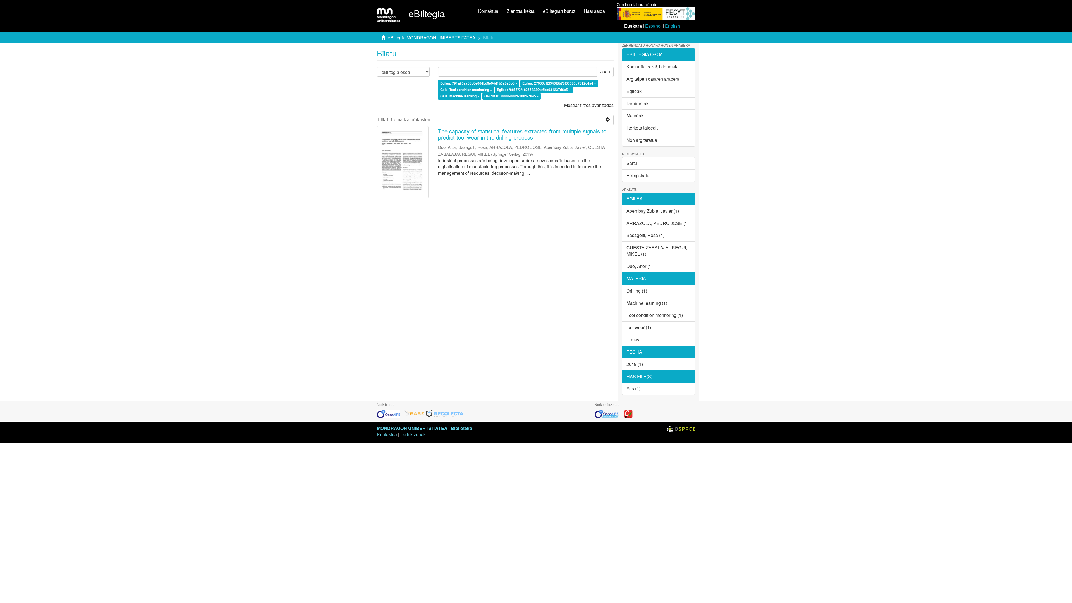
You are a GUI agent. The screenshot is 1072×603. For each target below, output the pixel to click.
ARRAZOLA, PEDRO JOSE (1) (657, 223)
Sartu (631, 163)
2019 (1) (634, 364)
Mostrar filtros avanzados (589, 105)
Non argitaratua (641, 140)
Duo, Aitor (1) (639, 266)
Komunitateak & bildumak (651, 66)
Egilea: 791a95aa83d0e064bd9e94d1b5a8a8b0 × (478, 83)
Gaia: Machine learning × (459, 96)
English (672, 26)
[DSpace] (681, 428)
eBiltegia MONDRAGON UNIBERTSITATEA (431, 37)
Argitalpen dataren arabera (652, 79)
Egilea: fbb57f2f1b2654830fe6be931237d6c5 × (534, 89)
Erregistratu (637, 175)
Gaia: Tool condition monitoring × (466, 89)
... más (632, 339)
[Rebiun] (628, 413)
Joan (605, 71)
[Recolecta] (445, 413)
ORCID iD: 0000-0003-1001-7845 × (511, 96)
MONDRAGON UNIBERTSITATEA (412, 428)
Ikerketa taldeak (642, 128)
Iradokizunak (413, 434)
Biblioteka (461, 428)
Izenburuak (637, 103)
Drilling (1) (636, 291)
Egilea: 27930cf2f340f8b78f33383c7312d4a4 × (559, 83)
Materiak (634, 115)
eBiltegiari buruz (559, 11)
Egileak (634, 91)
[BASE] (414, 413)
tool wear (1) (638, 327)
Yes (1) (633, 388)
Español (653, 26)
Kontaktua (488, 11)
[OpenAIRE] (390, 413)
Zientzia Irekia (521, 11)
